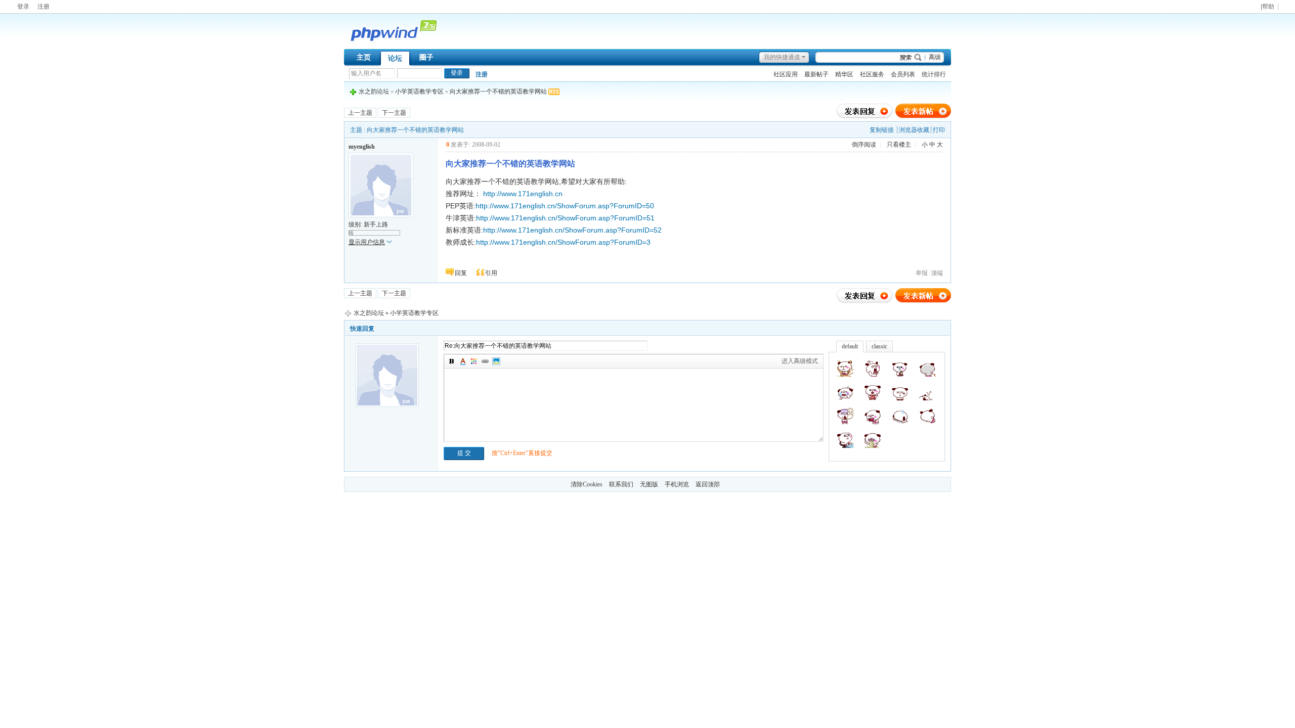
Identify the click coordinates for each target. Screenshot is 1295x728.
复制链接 (882, 129)
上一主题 (360, 112)
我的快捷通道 (782, 57)
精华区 (844, 74)
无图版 (649, 484)
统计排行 (934, 74)
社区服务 (872, 74)
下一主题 (394, 112)
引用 (491, 273)
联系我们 (621, 484)
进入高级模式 (800, 361)
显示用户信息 (367, 242)
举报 (922, 273)
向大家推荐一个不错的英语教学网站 (498, 91)
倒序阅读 (864, 144)
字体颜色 (463, 361)
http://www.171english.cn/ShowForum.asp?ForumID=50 (565, 206)
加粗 (452, 361)
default (850, 346)
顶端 (937, 273)
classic (879, 346)
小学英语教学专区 (419, 91)
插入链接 (485, 361)
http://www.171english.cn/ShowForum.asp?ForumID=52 (572, 230)
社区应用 (785, 74)
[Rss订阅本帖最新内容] (553, 91)
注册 (43, 6)
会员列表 (903, 74)
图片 (496, 361)
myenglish (362, 146)
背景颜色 (474, 361)
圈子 (426, 57)
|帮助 (1267, 7)
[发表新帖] (923, 116)
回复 (461, 273)
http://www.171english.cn (523, 194)
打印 (939, 129)
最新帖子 (816, 74)
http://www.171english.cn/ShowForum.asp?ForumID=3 (563, 242)
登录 (23, 6)
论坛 (395, 58)
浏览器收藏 (914, 129)
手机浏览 (677, 484)
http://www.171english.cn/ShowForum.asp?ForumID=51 (565, 218)
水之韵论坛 (374, 91)
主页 (364, 57)
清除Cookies (586, 484)
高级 (935, 57)
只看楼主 (899, 144)
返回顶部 (708, 484)
